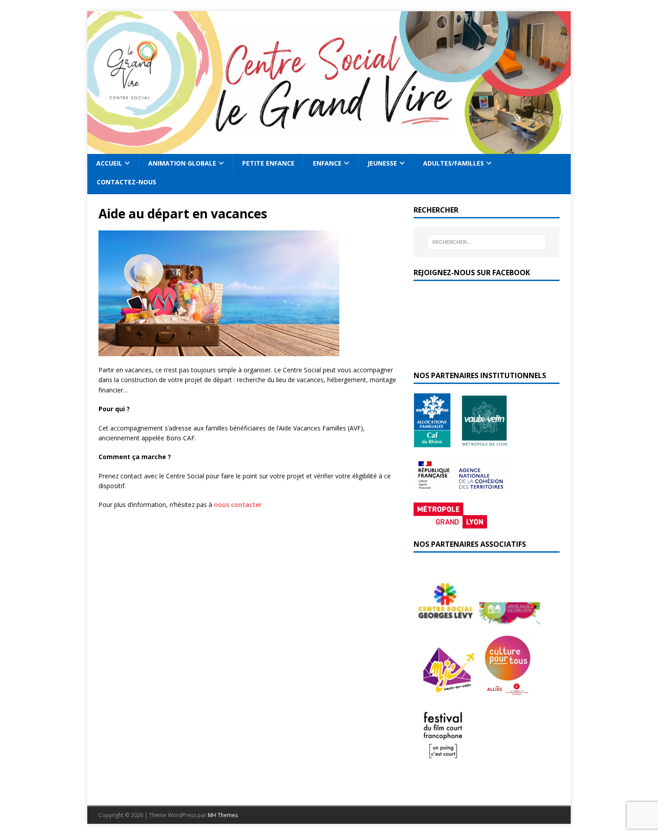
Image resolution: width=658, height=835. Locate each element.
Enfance (327, 163)
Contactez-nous (126, 182)
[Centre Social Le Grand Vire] (329, 149)
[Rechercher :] (486, 242)
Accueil (109, 163)
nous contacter (238, 504)
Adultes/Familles (453, 163)
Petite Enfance (268, 163)
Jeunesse (382, 163)
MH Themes (223, 815)
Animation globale (182, 163)
